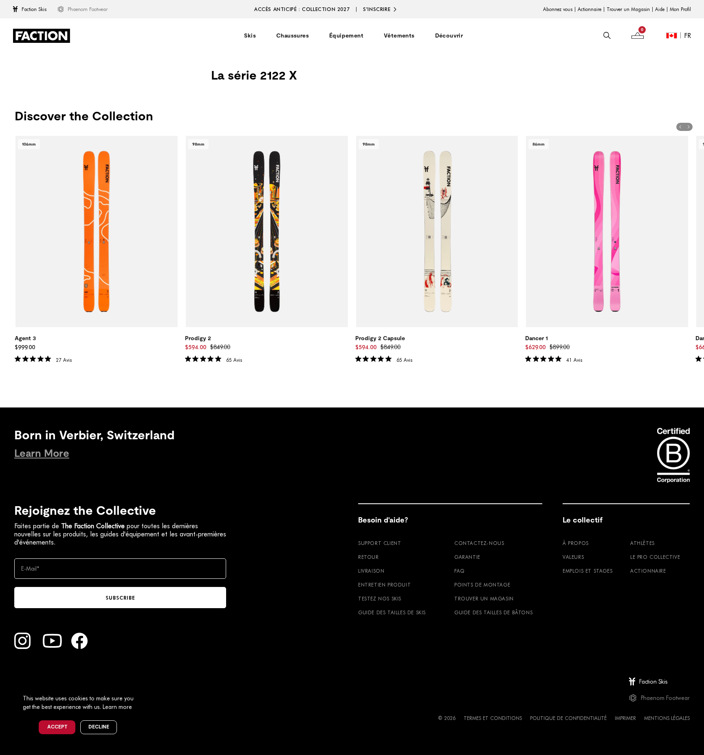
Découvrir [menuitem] (449, 35)
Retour (368, 557)
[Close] (143, 685)
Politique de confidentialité (568, 718)
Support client (379, 543)
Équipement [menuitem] (346, 35)
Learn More (41, 453)
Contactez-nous (479, 543)
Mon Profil (680, 9)
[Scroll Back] (680, 127)
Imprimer (625, 718)
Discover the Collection (84, 116)
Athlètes (642, 543)
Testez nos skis (379, 598)
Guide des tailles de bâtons (493, 612)
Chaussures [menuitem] (292, 35)
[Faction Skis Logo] (41, 36)
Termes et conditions (493, 718)
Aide (659, 9)
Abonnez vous (557, 9)
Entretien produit (384, 584)
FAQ (459, 570)
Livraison (371, 570)
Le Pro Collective (655, 557)
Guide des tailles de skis (392, 612)
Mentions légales (667, 718)
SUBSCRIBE (120, 597)
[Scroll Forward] (688, 127)
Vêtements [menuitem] (399, 35)
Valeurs (573, 557)
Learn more (117, 707)
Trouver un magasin (484, 598)
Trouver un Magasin (628, 9)
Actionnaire (589, 9)
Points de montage (482, 584)
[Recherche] (607, 35)
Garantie (467, 557)
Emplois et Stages (587, 570)
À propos (576, 543)
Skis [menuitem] (250, 35)
